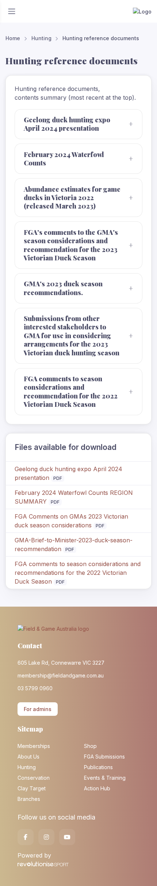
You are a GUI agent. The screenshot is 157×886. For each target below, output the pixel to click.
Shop (90, 746)
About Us (28, 756)
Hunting (41, 38)
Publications (98, 767)
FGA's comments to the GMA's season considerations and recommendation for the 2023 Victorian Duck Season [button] (71, 245)
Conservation (34, 778)
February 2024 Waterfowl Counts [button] (64, 158)
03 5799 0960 (35, 688)
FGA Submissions (104, 756)
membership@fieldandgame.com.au (61, 675)
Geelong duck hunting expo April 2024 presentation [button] (67, 124)
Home (12, 38)
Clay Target (32, 788)
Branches (29, 799)
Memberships (34, 746)
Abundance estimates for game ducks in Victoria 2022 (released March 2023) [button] (72, 198)
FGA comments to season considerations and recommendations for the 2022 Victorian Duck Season (78, 572)
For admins (37, 709)
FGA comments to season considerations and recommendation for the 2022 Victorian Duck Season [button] (71, 391)
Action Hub (97, 788)
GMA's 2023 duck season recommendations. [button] (63, 288)
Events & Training (105, 778)
